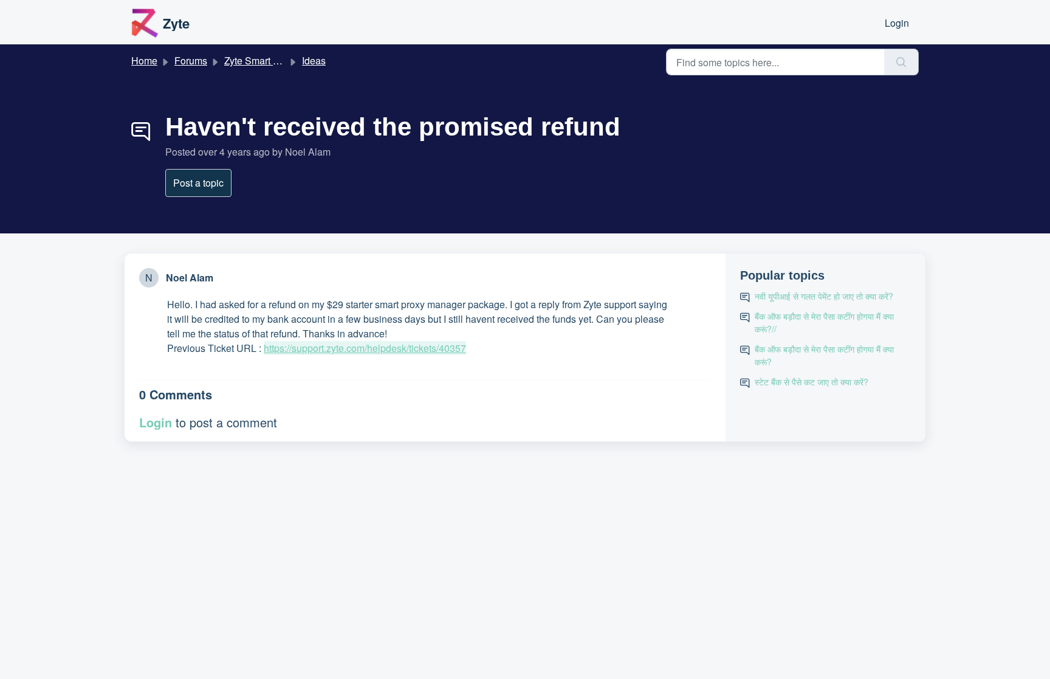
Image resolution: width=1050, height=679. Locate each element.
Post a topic (198, 183)
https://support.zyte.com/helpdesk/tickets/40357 (365, 348)
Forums (190, 60)
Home (144, 60)
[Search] (901, 62)
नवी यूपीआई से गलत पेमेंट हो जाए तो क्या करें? (824, 296)
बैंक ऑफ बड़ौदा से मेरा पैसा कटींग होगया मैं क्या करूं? (824, 355)
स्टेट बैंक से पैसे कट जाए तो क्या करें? (811, 382)
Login (897, 23)
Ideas (314, 60)
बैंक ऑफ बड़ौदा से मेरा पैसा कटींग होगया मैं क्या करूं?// (824, 322)
